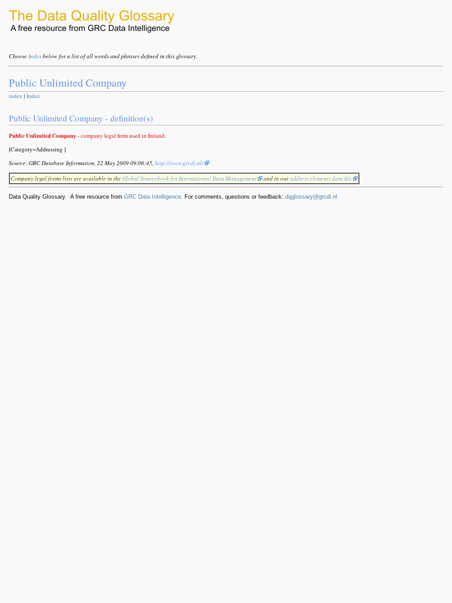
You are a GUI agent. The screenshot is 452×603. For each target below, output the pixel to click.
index (16, 96)
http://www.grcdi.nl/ (180, 163)
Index (34, 56)
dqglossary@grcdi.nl (311, 196)
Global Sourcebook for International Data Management (190, 178)
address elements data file (321, 178)
